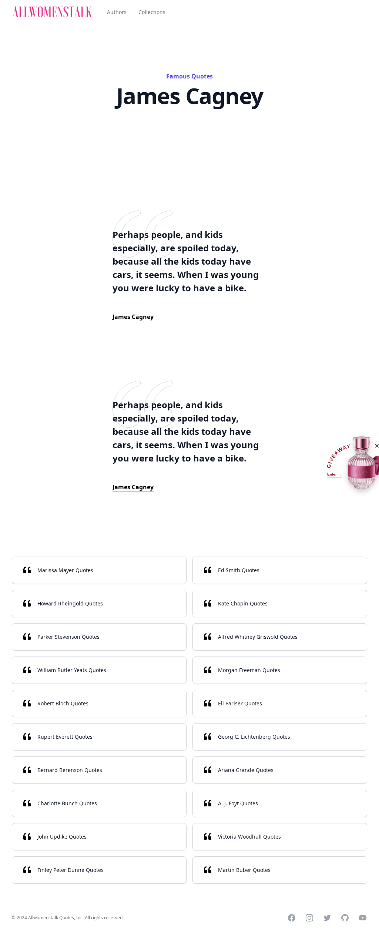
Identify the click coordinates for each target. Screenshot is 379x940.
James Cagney (133, 317)
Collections (151, 12)
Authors (117, 12)
